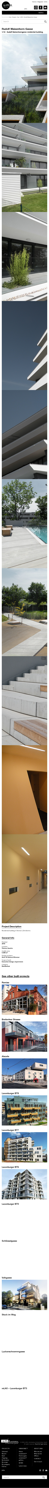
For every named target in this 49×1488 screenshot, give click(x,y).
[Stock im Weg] (24, 1331)
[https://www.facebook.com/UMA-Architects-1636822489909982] (41, 7)
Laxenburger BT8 (10, 1093)
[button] (41, 12)
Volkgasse (7, 1278)
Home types (23, 1456)
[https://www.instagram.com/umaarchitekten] (36, 7)
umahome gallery (23, 1459)
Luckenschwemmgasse (13, 1352)
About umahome (23, 1452)
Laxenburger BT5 (10, 1204)
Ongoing (4, 1458)
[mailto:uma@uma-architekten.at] (45, 7)
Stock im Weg (9, 1315)
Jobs (3, 1470)
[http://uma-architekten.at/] (11, 1441)
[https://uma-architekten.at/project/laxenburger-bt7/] (24, 1147)
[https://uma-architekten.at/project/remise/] (24, 999)
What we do (38, 1454)
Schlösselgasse (9, 1241)
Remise (5, 983)
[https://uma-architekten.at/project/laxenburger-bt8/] (24, 1110)
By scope (5, 1462)
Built (3, 1456)
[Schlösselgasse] (24, 1258)
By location (5, 1460)
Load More (24, 1424)
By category (6, 1464)
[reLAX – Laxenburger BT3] (24, 1405)
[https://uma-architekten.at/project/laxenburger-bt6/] (24, 1184)
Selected (4, 1451)
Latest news (23, 1466)
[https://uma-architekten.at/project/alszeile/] (24, 1073)
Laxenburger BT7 (10, 1130)
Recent (4, 1454)
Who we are (38, 1451)
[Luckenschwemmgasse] (24, 1368)
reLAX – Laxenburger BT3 (14, 1389)
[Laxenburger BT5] (24, 1221)
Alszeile (5, 1057)
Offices (36, 1456)
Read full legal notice (41, 1444)
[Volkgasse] (24, 1295)
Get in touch (38, 1462)
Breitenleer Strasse (11, 1020)
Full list (4, 1466)
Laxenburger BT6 (10, 1167)
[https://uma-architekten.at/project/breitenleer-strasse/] (24, 1036)
